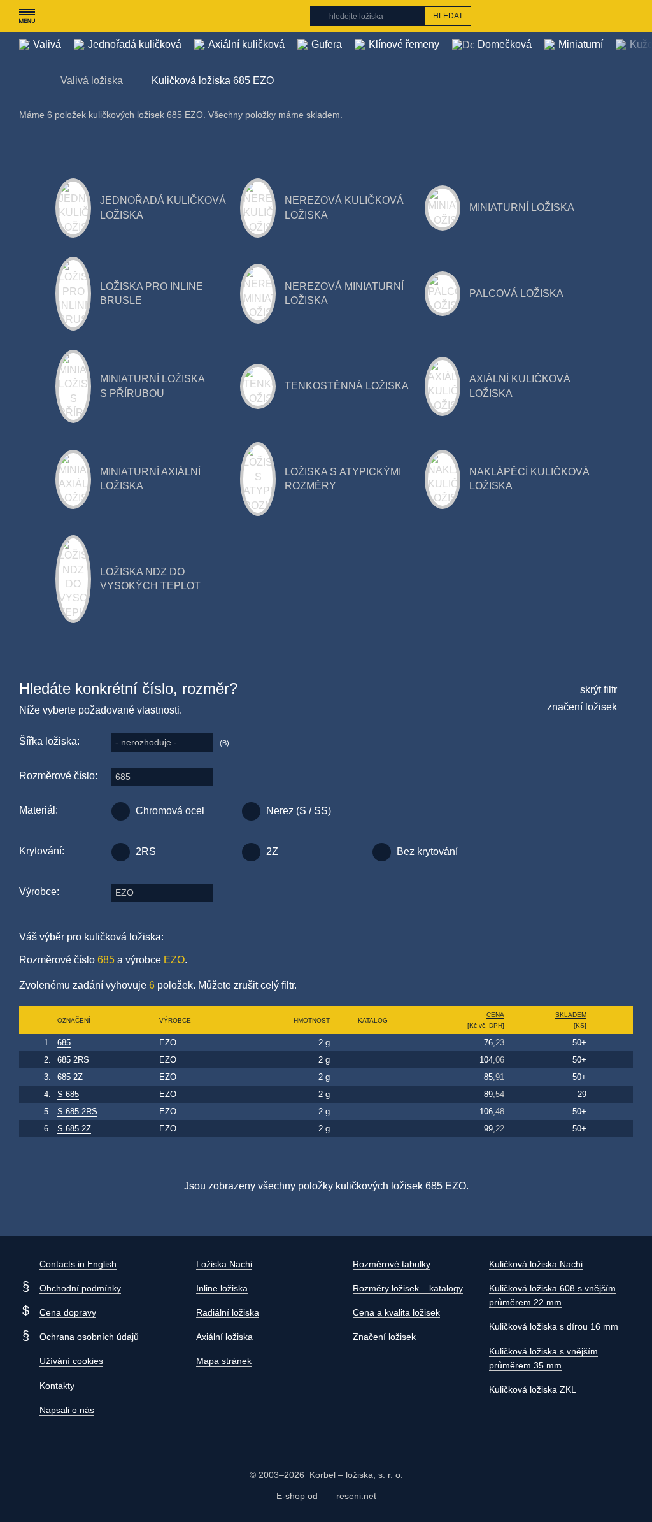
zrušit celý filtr (264, 985)
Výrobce (175, 1020)
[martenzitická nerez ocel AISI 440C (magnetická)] (251, 811)
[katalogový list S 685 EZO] (372, 1094)
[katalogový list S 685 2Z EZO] (372, 1128)
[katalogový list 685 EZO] (372, 1042)
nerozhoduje (146, 742)
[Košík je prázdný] (626, 16)
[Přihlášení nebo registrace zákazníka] (601, 16)
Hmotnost (312, 1020)
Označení (73, 1020)
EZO (124, 892)
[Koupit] (612, 1043)
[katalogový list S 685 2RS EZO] (372, 1111)
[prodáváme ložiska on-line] (88, 16)
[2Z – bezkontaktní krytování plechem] (251, 852)
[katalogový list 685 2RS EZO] (372, 1059)
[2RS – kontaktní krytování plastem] (120, 852)
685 (123, 777)
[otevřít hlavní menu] (27, 16)
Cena (495, 1014)
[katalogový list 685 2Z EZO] (372, 1077)
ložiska (359, 1475)
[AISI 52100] (120, 811)
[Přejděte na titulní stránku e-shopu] (25, 80)
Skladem (570, 1014)
